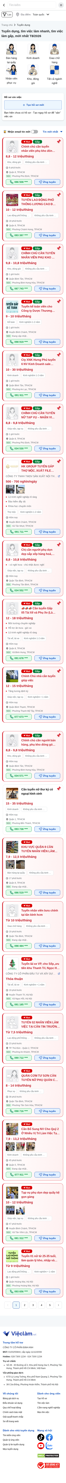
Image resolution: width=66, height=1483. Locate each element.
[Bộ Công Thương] (50, 1465)
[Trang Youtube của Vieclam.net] (40, 1445)
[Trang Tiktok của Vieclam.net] (40, 1437)
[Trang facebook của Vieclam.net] (49, 1437)
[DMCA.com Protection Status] (50, 1456)
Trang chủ (7, 24)
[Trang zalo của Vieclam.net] (49, 1445)
